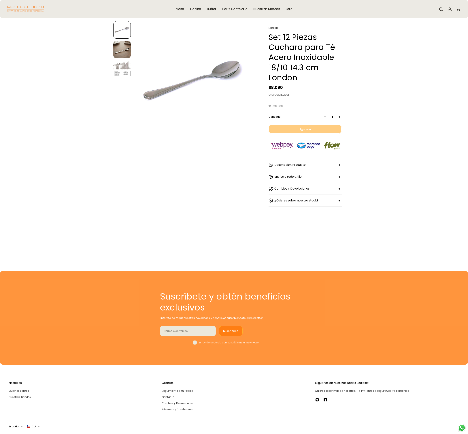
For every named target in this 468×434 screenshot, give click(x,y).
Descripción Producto (290, 165)
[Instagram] (317, 400)
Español (14, 426)
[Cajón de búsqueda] (441, 9)
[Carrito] (458, 9)
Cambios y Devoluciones (292, 188)
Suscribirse (230, 331)
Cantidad (274, 117)
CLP (34, 426)
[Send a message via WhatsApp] (462, 428)
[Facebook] (325, 400)
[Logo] (25, 9)
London (273, 28)
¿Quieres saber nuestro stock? (296, 200)
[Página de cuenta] (449, 9)
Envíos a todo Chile (288, 177)
